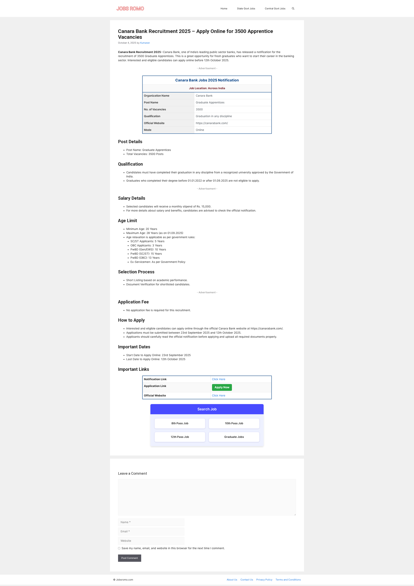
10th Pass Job (234, 423)
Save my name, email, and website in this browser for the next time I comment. (173, 548)
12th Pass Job (180, 436)
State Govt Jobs (246, 8)
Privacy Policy (264, 579)
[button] (293, 8)
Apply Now (222, 387)
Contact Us (246, 579)
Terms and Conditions (288, 579)
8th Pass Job (179, 423)
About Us (232, 579)
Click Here (218, 379)
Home (224, 8)
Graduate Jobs (234, 436)
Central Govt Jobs (275, 8)
